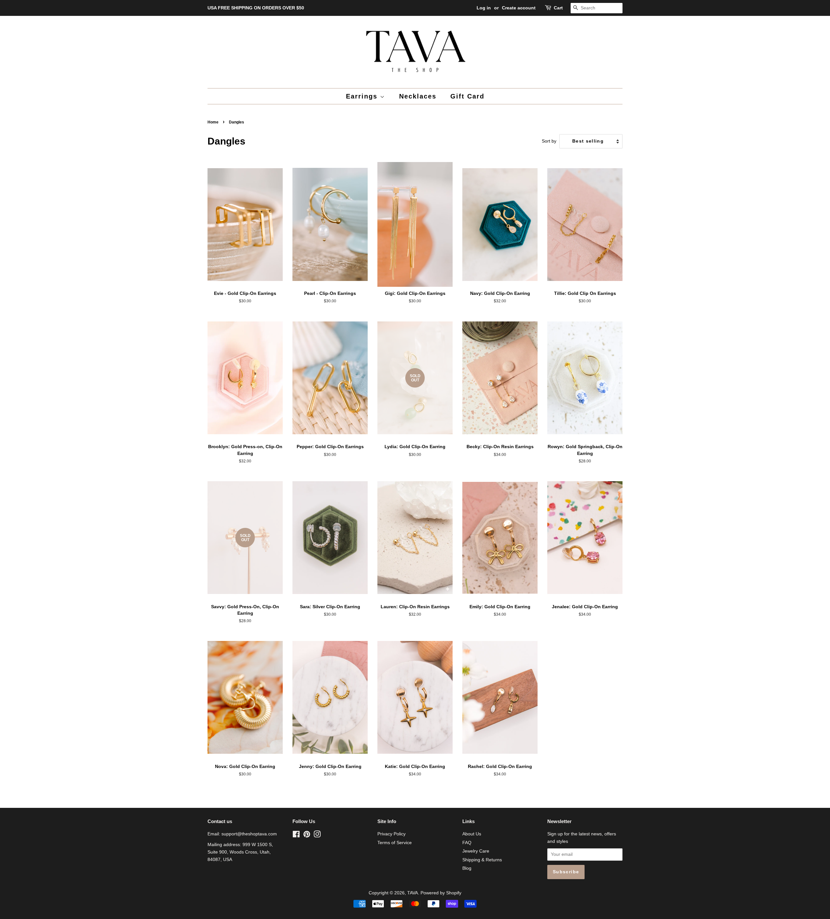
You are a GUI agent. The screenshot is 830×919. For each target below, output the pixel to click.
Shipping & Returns (482, 859)
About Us (471, 834)
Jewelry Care (475, 851)
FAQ (466, 842)
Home (213, 122)
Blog (466, 868)
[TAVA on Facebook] (296, 835)
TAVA (412, 892)
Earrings (363, 96)
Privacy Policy (391, 834)
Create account (519, 7)
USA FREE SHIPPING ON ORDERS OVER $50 (256, 7)
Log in (484, 7)
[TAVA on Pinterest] (306, 835)
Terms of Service (394, 842)
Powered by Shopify (441, 892)
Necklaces (417, 96)
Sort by (549, 141)
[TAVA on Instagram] (317, 835)
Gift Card (467, 96)
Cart (558, 7)
